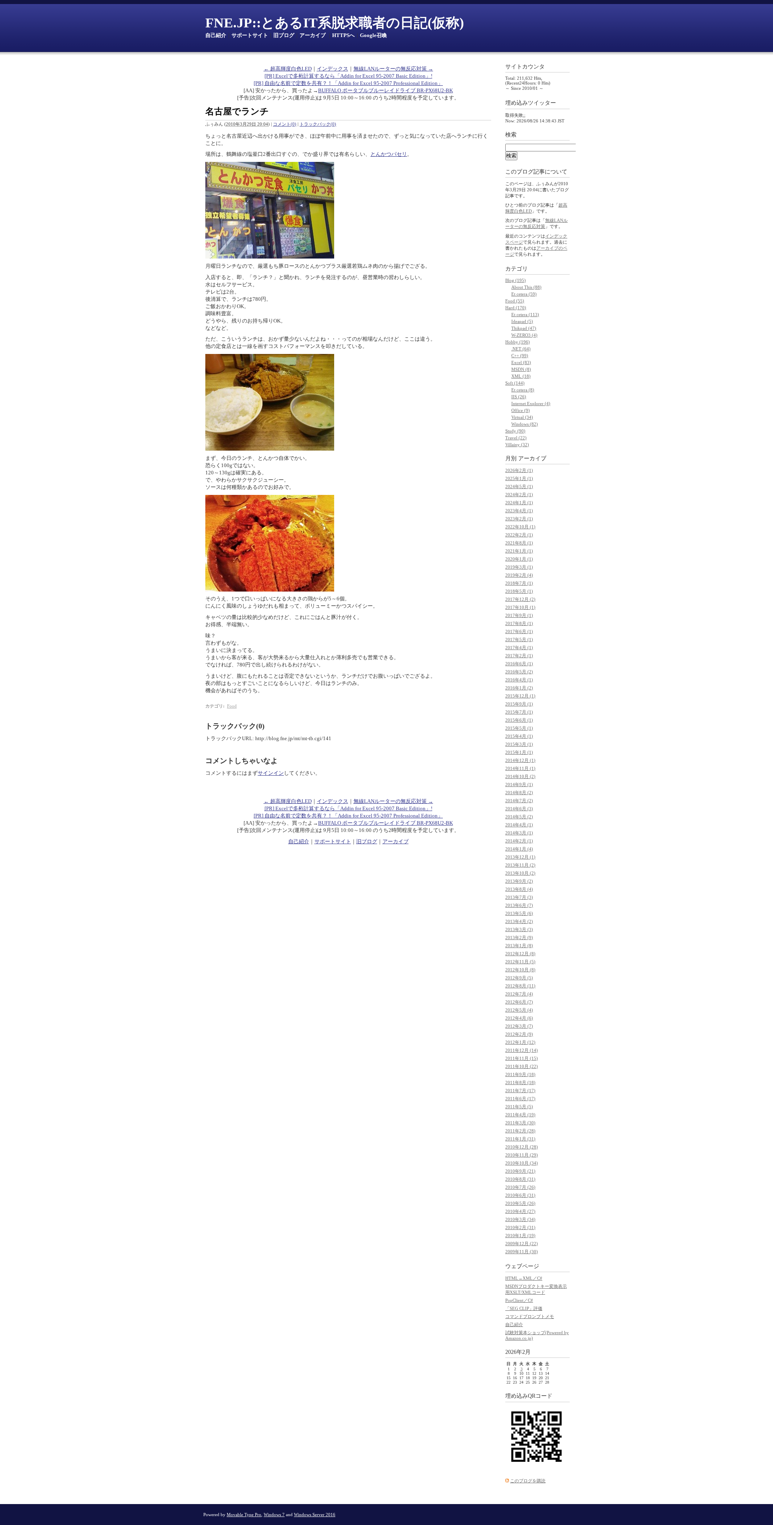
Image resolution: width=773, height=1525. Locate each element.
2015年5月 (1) (519, 728)
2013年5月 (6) (519, 913)
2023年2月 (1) (519, 518)
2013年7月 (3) (519, 897)
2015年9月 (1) (519, 703)
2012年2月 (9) (519, 1034)
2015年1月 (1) (519, 752)
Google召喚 (373, 35)
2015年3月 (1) (519, 744)
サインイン (271, 773)
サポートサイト (249, 35)
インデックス (332, 69)
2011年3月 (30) (520, 1122)
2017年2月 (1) (519, 655)
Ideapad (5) (522, 321)
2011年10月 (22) (521, 1066)
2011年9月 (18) (520, 1074)
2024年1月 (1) (519, 502)
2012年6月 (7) (519, 1001)
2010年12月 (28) (521, 1146)
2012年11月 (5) (520, 961)
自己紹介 (215, 35)
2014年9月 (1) (519, 784)
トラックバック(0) (318, 124)
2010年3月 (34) (520, 1219)
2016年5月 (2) (519, 671)
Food (232, 706)
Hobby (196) (517, 341)
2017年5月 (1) (519, 639)
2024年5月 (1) (519, 486)
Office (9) (520, 410)
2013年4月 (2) (519, 921)
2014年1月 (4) (519, 848)
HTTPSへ (343, 35)
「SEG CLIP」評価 (523, 1308)
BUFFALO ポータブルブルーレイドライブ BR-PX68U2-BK (385, 90)
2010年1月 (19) (520, 1235)
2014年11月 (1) (520, 768)
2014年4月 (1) (519, 824)
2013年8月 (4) (519, 889)
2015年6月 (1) (519, 720)
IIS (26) (518, 396)
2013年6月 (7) (519, 905)
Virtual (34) (522, 417)
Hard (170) (515, 307)
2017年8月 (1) (519, 623)
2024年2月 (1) (519, 494)
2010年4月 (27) (520, 1211)
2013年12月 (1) (520, 857)
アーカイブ (313, 35)
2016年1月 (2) (519, 687)
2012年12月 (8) (520, 953)
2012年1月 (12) (520, 1042)
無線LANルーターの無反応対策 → (393, 69)
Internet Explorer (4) (530, 403)
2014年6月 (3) (519, 808)
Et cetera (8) (522, 389)
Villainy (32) (517, 444)
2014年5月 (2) (519, 816)
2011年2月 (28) (520, 1130)
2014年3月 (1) (519, 832)
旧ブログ (283, 35)
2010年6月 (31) (520, 1195)
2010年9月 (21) (520, 1171)
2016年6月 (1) (519, 663)
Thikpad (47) (523, 328)
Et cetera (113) (525, 314)
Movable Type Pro (244, 1514)
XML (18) (521, 376)
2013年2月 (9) (519, 937)
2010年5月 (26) (520, 1203)
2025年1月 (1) (519, 478)
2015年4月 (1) (519, 736)
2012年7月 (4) (519, 993)
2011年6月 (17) (520, 1098)
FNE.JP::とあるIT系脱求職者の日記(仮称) (334, 22)
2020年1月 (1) (519, 559)
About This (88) (526, 287)
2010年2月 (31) (520, 1227)
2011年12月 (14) (521, 1050)
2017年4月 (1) (519, 647)
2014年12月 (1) (520, 760)
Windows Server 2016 (314, 1514)
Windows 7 (274, 1514)
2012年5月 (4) (519, 1010)
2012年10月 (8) (520, 969)
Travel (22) (516, 437)
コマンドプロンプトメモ (529, 1316)
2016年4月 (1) (519, 679)
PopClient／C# (519, 1300)
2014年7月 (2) (519, 800)
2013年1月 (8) (519, 945)
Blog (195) (515, 280)
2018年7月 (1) (519, 583)
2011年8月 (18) (520, 1082)
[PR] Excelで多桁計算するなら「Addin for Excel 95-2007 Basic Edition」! (348, 76)
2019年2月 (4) (519, 575)
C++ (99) (519, 355)
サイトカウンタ (525, 67)
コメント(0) (284, 124)
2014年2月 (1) (519, 840)
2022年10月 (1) (520, 526)
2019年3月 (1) (519, 567)
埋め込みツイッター (530, 103)
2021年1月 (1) (519, 550)
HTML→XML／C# (523, 1278)
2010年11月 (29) (521, 1155)
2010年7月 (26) (520, 1187)
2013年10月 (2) (520, 873)
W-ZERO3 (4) (524, 335)
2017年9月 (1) (519, 615)
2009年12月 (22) (521, 1243)
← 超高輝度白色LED (288, 69)
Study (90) (515, 430)
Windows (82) (524, 424)
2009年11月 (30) (521, 1251)
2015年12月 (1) (520, 695)
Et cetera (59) (524, 294)
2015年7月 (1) (519, 712)
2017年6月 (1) (519, 631)
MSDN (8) (521, 369)
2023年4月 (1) (519, 510)
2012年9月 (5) (519, 977)
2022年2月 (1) (519, 534)
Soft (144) (515, 383)
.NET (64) (521, 348)
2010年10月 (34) (521, 1163)
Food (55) (514, 300)
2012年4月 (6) (519, 1018)
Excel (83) (521, 362)
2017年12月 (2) (520, 599)
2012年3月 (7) (519, 1026)
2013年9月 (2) (519, 881)
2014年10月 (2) (520, 776)
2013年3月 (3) (519, 929)
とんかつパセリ (388, 154)
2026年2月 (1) (519, 470)
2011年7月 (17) (520, 1090)
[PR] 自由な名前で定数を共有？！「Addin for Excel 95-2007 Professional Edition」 (348, 83)
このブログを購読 (528, 1480)
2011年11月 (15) (521, 1058)
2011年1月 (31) (520, 1138)
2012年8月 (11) (520, 985)
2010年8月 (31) (520, 1179)
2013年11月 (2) (520, 865)
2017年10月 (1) (520, 607)
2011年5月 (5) (519, 1106)
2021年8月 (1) (519, 542)
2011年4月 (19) (520, 1114)
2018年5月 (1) (519, 591)
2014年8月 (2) (519, 792)
